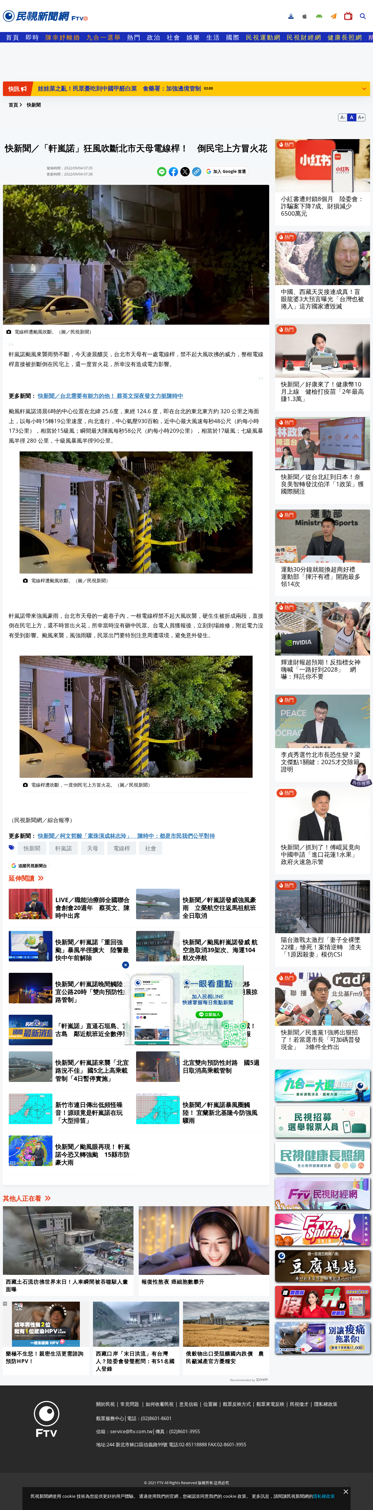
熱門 (134, 37)
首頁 (13, 37)
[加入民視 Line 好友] (186, 1006)
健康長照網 (345, 37)
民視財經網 (304, 37)
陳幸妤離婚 (62, 37)
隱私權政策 (324, 1496)
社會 (174, 37)
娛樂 (193, 37)
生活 (213, 37)
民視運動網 (263, 37)
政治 (154, 37)
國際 (233, 37)
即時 (33, 37)
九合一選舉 (103, 37)
